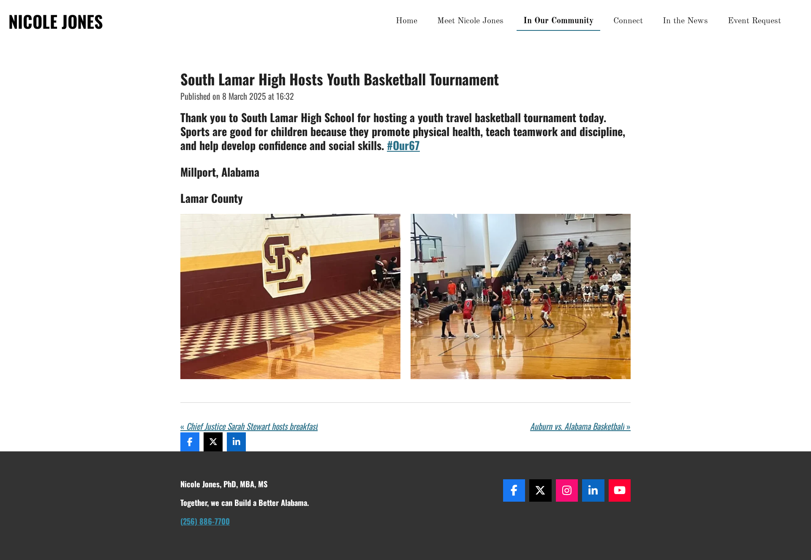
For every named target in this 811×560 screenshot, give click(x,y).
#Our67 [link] (403, 145)
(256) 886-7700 (205, 521)
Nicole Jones (55, 21)
